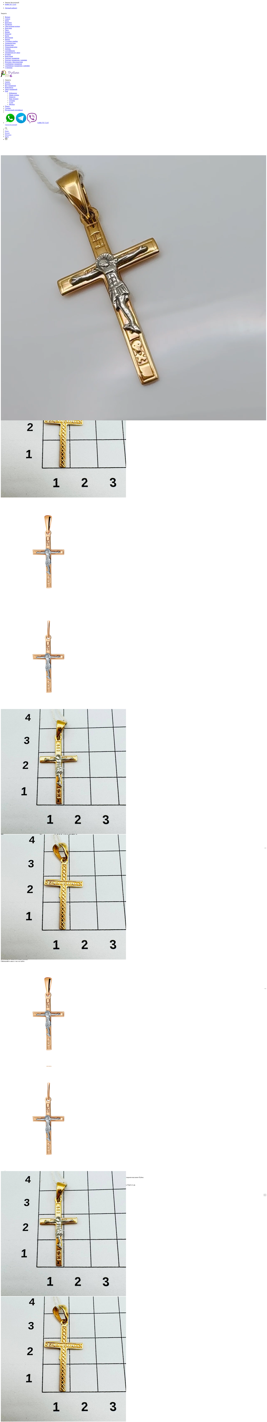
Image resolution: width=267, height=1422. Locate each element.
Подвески (8, 24)
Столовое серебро (11, 41)
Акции (7, 82)
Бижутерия (9, 56)
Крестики (8, 28)
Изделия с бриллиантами (14, 62)
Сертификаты (10, 51)
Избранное (13, 93)
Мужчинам (9, 37)
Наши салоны (14, 95)
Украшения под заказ (12, 52)
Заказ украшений (11, 89)
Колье (7, 36)
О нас (11, 102)
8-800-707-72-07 (10, 4)
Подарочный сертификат (14, 110)
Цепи (7, 21)
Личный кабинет (11, 8)
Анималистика (10, 43)
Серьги (7, 19)
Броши (7, 32)
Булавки (8, 54)
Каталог (8, 84)
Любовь (8, 49)
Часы (7, 30)
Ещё (6, 91)
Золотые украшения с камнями (16, 60)
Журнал (12, 104)
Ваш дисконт (13, 99)
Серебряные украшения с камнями (17, 66)
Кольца (7, 17)
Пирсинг (8, 34)
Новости (12, 97)
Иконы (7, 39)
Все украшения (10, 85)
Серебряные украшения (13, 64)
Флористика (9, 45)
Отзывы (12, 100)
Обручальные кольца (12, 26)
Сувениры (8, 67)
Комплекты (9, 87)
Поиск (7, 106)
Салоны (8, 108)
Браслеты (8, 22)
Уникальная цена (11, 47)
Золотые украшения (12, 58)
